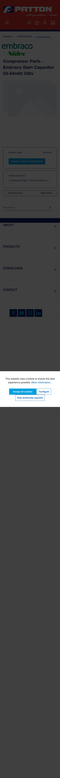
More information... (41, 383)
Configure (44, 391)
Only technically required (30, 397)
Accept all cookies (22, 391)
